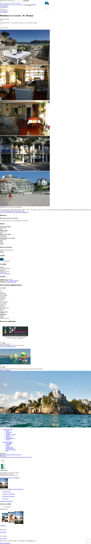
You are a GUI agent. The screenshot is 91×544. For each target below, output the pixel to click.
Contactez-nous (3, 477)
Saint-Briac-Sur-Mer (10, 438)
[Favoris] (23, 5)
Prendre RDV (3, 532)
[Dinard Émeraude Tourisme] (47, 8)
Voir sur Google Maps (5, 273)
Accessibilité (28, 5)
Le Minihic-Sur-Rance (11, 434)
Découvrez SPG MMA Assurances (8, 346)
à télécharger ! (3, 525)
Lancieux (8, 433)
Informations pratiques (8, 442)
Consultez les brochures (18, 489)
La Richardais (9, 432)
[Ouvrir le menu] (89, 5)
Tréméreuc (8, 439)
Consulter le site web (11, 282)
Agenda (7, 445)
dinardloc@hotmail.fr (14, 280)
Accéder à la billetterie (5, 543)
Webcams (16, 5)
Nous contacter (3, 538)
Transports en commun (11, 449)
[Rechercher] (86, 5)
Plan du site (5, 498)
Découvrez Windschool (5, 370)
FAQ (7, 451)
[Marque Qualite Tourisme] (3, 463)
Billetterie (8, 5)
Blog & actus (9, 444)
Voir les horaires (3, 12)
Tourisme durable (10, 448)
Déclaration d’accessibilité (9, 496)
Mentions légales (6, 491)
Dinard (7, 430)
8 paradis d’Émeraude (8, 429)
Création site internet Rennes (6, 501)
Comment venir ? (9, 447)
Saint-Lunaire (9, 437)
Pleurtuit (7, 435)
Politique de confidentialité (13, 477)
